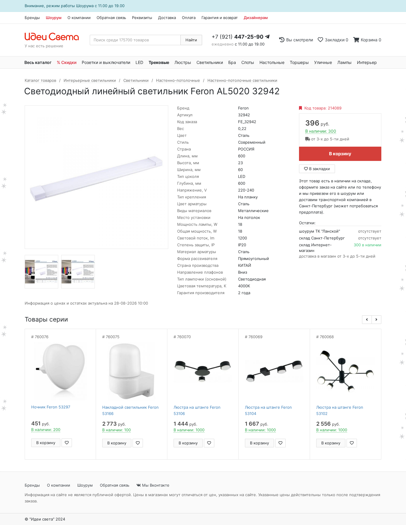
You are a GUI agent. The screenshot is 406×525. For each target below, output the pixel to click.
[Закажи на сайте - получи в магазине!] (8, 270)
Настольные (271, 62)
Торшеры (299, 62)
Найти (191, 39)
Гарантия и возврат (220, 17)
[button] (367, 319)
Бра (232, 62)
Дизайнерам (256, 17)
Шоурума (85, 5)
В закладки (319, 168)
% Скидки (66, 62)
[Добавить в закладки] (67, 442)
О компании (79, 17)
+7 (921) (237, 37)
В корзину (340, 153)
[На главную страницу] (55, 36)
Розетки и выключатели (106, 62)
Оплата (189, 17)
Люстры (182, 62)
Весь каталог (37, 62)
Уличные (323, 62)
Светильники (209, 62)
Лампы (344, 62)
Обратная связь (111, 17)
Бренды (32, 17)
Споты (247, 62)
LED (139, 62)
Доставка (167, 17)
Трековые (159, 62)
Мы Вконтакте (155, 485)
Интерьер (367, 62)
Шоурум (54, 17)
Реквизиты (142, 17)
